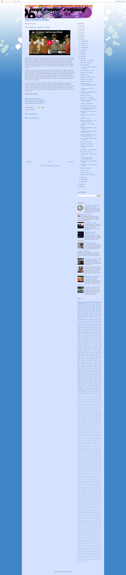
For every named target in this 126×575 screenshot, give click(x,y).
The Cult (84, 534)
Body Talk (85, 355)
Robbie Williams (85, 379)
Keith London (80, 468)
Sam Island (83, 515)
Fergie (79, 445)
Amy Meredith (81, 322)
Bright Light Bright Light (88, 305)
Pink (79, 327)
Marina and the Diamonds (91, 341)
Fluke (92, 445)
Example (89, 443)
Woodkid (91, 554)
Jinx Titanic (86, 462)
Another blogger (68, 72)
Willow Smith (80, 554)
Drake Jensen (90, 362)
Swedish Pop (94, 311)
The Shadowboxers (91, 329)
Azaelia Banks (95, 405)
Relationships (90, 507)
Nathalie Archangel (82, 344)
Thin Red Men (89, 545)
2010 (80, 186)
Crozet (100, 426)
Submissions (45, 19)
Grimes (80, 454)
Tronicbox (84, 391)
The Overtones (94, 387)
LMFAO (90, 471)
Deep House (89, 434)
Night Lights (93, 496)
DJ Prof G (93, 429)
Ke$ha (79, 325)
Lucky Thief (82, 477)
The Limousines (86, 349)
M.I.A (83, 341)
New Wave (85, 319)
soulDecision (80, 560)
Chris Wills (92, 423)
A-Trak (100, 394)
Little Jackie (93, 340)
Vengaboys (80, 551)
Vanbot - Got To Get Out (86, 72)
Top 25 (79, 391)
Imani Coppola (94, 457)
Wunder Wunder (96, 554)
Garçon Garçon (86, 449)
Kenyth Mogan (89, 468)
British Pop (91, 302)
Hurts (96, 324)
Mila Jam (88, 487)
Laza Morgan (80, 473)
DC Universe (85, 427)
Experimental (90, 363)
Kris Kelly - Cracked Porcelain (92, 205)
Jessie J (91, 338)
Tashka (84, 529)
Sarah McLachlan (87, 517)
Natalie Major (80, 495)
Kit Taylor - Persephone (83, 251)
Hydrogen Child (81, 457)
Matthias (82, 482)
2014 (80, 34)
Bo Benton (89, 412)
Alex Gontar (86, 399)
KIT (94, 338)
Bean (100, 407)
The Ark (97, 346)
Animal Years (82, 404)
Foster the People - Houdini (87, 70)
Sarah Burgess (81, 517)
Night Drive (89, 496)
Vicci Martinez (85, 551)
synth (82, 330)
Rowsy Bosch (85, 512)
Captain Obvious (90, 418)
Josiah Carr (80, 465)
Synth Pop (84, 302)
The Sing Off (98, 540)
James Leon (97, 313)
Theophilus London (81, 545)
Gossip (83, 324)
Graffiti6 (92, 452)
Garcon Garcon (98, 448)
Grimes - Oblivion (84, 170)
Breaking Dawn (81, 413)
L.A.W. (83, 471)
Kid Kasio (99, 468)
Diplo (81, 435)
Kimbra (82, 325)
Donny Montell (96, 435)
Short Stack (80, 383)
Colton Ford (94, 330)
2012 (80, 39)
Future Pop (83, 318)
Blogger (70, 571)
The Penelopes (94, 539)
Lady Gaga (94, 471)
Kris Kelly (91, 470)
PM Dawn (99, 499)
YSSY (81, 556)
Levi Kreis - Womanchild (86, 103)
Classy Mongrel (86, 424)
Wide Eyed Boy (95, 553)
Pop (79, 302)
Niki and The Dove (85, 498)
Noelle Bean (82, 499)
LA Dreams (87, 471)
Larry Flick (99, 471)
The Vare (85, 543)
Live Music (87, 325)
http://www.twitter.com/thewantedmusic (34, 103)
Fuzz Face (99, 446)
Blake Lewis (98, 354)
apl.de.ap (92, 557)
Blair (78, 412)
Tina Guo (97, 545)
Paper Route (89, 501)
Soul (82, 526)
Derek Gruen (94, 434)
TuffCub (81, 548)
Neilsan (84, 495)
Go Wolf (96, 451)
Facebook (99, 443)
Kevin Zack (94, 468)
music (96, 393)
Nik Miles (79, 498)
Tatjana (87, 529)
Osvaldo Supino (89, 499)
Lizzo (82, 374)
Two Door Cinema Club (93, 391)
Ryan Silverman (93, 380)
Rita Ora (91, 344)
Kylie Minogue (85, 340)
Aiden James (84, 398)
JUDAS (91, 459)
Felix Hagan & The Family (88, 333)
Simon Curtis (94, 383)
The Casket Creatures (90, 532)
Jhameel (88, 308)
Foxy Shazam (98, 316)
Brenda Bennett (93, 355)
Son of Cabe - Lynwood (90, 222)
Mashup (80, 316)
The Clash (97, 532)
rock (82, 321)
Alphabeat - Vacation (85, 118)
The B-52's (97, 531)
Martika (84, 481)
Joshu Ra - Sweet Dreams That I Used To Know (88, 92)
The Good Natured (87, 347)
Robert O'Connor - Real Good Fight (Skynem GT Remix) (92, 277)
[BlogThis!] (39, 107)
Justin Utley (94, 307)
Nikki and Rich (92, 498)
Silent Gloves (87, 383)
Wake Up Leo (95, 551)
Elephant (97, 332)
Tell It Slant (98, 529)
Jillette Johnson (81, 369)
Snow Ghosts (93, 523)
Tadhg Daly (80, 529)
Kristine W (80, 471)
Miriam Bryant (91, 343)
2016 (80, 30)
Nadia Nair (93, 493)
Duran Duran (86, 437)
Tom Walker (83, 546)
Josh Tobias (98, 463)
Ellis (82, 440)
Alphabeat (83, 308)
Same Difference (94, 515)
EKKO (79, 438)
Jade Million (96, 459)
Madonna (89, 374)
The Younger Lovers (97, 543)
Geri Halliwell (96, 449)
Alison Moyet (82, 401)
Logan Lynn (91, 474)
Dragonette (83, 362)
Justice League (98, 465)
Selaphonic (88, 518)
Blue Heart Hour (83, 412)
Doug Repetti (86, 332)
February (83, 179)
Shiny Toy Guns (97, 382)
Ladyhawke (80, 372)
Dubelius (96, 362)
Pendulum (90, 502)
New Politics (88, 495)
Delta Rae (84, 304)
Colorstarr (83, 426)
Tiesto (93, 545)
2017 (80, 28)
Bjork (94, 410)
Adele (94, 350)
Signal (97, 327)
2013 (80, 37)
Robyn (96, 344)
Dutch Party (92, 437)
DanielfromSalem (83, 432)
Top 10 (92, 316)
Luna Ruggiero (93, 477)
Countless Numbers (89, 426)
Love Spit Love (90, 476)
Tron (78, 548)
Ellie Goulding (81, 363)
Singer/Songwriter (83, 521)
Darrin (97, 432)
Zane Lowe (99, 556)
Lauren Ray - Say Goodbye (87, 60)
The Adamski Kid (84, 531)
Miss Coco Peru (94, 488)
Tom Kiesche (98, 390)
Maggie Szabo (94, 479)
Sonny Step (86, 524)
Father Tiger (97, 363)
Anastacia (90, 402)
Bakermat (90, 407)
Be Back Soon (95, 407)
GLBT (79, 448)
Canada (85, 418)
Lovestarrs (96, 476)
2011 (80, 184)
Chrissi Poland (98, 423)
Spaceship (92, 526)
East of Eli (82, 438)
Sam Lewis (88, 515)
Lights (83, 474)
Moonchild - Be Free (85, 95)
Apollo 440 (99, 404)
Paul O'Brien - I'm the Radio (87, 97)
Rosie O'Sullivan (91, 510)
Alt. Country (96, 401)
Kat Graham (98, 369)
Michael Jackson (81, 484)
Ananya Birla (85, 402)
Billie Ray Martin (89, 410)
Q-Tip (96, 506)
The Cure (88, 534)
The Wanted (32, 109)
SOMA (99, 380)
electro (90, 393)
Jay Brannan (85, 338)
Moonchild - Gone (84, 75)
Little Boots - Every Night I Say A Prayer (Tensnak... (88, 100)
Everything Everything (82, 443)
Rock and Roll (96, 509)
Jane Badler (92, 310)
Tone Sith (87, 546)
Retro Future (86, 327)
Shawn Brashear (83, 520)
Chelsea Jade (84, 357)
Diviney (86, 435)
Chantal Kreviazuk (84, 421)
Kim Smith (89, 371)
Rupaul (94, 512)
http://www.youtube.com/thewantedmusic (35, 101)
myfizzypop (94, 559)
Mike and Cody (97, 325)
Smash (83, 523)
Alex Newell (91, 399)
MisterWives (80, 376)
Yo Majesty (85, 556)
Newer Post (29, 161)
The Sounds (92, 388)
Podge (82, 504)
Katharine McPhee (82, 371)
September (83, 47)
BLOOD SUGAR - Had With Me (92, 267)
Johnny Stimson (90, 315)
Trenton (94, 546)
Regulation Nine (84, 507)
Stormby (93, 308)
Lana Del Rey (86, 372)
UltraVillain (80, 350)
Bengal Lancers (85, 354)
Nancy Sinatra (98, 493)
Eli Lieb (89, 307)
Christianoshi (80, 424)
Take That (84, 329)
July (82, 52)
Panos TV (95, 377)
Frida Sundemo (86, 335)
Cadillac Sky (89, 416)
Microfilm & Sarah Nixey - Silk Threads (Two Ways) (87, 135)
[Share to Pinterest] (44, 107)
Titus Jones (98, 308)
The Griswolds (91, 537)
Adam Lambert (94, 396)
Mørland (82, 493)
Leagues (86, 473)
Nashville (90, 376)
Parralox (94, 501)
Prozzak (92, 506)
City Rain (86, 310)
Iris (93, 368)
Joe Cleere (80, 463)
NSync (89, 493)
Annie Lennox (89, 404)
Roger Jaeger (84, 510)
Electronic (79, 440)
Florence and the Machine (85, 445)
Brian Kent (86, 413)
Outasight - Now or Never (86, 79)
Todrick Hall (91, 390)
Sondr (82, 524)
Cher (100, 421)
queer (100, 559)
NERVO (85, 493)
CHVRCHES (84, 416)
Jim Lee (81, 462)
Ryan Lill (85, 380)
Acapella (79, 396)
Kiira (85, 470)
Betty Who (88, 330)
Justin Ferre (88, 369)
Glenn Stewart (94, 335)
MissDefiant (84, 490)
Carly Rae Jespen (97, 418)
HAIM (93, 324)
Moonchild (98, 343)
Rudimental (90, 512)
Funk (79, 318)
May (82, 56)
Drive (100, 435)
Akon (88, 398)
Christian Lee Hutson (93, 357)
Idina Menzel (87, 457)
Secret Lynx (82, 518)
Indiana (99, 457)
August (83, 49)
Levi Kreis (84, 307)
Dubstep (80, 324)
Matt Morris (97, 481)
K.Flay (99, 324)
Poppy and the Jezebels (95, 504)
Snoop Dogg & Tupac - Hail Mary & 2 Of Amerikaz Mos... (88, 108)
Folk (95, 445)
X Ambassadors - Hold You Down (93, 259)
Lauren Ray (98, 315)
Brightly (96, 413)
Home (27, 19)
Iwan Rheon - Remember (86, 81)
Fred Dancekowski (81, 446)
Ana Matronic (92, 352)
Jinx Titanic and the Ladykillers (95, 462)
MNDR (91, 325)
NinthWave (91, 319)
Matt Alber (84, 343)
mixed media (88, 559)
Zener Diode (86, 557)
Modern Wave (95, 490)
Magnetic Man (80, 481)
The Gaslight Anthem (91, 535)
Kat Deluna (91, 466)
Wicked (89, 553)
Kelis (84, 468)
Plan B (81, 327)
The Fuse (83, 535)
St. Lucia (85, 385)
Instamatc (79, 459)
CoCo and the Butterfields (87, 358)
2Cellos (79, 394)
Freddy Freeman (93, 446)
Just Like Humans (91, 465)
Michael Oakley (88, 484)
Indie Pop (98, 302)
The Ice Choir (95, 347)
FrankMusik (95, 365)
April (82, 58)
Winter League (86, 554)
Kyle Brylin (98, 371)
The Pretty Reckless (86, 540)
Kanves (79, 466)
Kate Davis (96, 466)
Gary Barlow (80, 449)
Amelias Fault (84, 352)
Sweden (93, 346)
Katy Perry (98, 338)
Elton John (86, 440)
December (83, 41)
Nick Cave (93, 495)
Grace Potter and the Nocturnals (84, 452)
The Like (87, 387)
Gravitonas (83, 366)
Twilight (97, 548)
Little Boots (80, 319)
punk (97, 559)
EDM (79, 304)
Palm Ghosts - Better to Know (92, 287)
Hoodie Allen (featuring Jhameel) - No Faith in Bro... (88, 131)
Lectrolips (99, 318)
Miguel (79, 487)
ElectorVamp (98, 438)
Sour (82, 385)
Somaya (79, 524)
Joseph (94, 463)
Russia (97, 512)
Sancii (100, 515)
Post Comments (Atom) (53, 165)
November (83, 43)
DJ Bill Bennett (97, 427)
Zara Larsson (80, 557)
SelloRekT (93, 518)
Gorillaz (99, 451)
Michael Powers (94, 484)
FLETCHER (94, 443)
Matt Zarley (98, 304)
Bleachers (80, 355)
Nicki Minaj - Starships (86, 62)
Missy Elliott (89, 490)
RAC (98, 506)
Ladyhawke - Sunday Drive (87, 144)
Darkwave (89, 432)
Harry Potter (91, 454)
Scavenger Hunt (95, 517)
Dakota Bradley (81, 430)
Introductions (84, 459)
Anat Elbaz (95, 402)
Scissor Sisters (91, 304)
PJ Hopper (94, 499)
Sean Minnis (90, 382)
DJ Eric (84, 429)
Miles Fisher (80, 488)
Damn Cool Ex (89, 430)
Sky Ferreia (93, 521)
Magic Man (99, 479)
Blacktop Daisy (98, 410)
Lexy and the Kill (95, 372)
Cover (96, 358)
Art (84, 330)
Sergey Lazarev (87, 346)
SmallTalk (79, 523)
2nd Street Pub (84, 394)
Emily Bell (93, 440)
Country (87, 322)
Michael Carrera (98, 482)
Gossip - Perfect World (86, 141)
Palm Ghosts (89, 377)
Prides (86, 506)
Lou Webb (84, 476)
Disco (84, 435)
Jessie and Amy (97, 460)
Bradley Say (98, 412)
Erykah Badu (90, 441)
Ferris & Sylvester (87, 365)
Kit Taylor (87, 470)
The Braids (83, 532)
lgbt (93, 393)
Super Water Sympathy (93, 385)
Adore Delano (86, 321)
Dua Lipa (92, 332)
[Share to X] (40, 107)
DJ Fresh (88, 429)
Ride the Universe (81, 509)
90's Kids (96, 394)
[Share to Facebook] (42, 107)
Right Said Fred (89, 509)
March (82, 177)
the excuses (85, 560)
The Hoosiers (96, 537)
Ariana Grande (83, 405)
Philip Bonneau (97, 319)
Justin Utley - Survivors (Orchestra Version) (90, 233)
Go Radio (92, 451)
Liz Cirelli (87, 474)
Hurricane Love (95, 336)
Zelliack (86, 393)
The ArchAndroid (91, 531)
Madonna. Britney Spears (85, 479)
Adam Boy (88, 396)
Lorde (85, 374)
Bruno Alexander (89, 415)
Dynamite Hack (98, 437)
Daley (85, 430)
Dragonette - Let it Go (85, 172)
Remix (95, 507)
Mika (100, 374)
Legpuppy (91, 473)
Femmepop (80, 365)
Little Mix (80, 311)
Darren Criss (93, 432)
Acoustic (83, 396)
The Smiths (85, 388)
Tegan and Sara (92, 529)
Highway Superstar (82, 336)
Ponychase (87, 504)
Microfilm (93, 485)
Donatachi (90, 435)
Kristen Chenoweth (97, 470)
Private (89, 506)
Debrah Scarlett (84, 434)
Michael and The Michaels (85, 485)
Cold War (97, 424)
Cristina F (96, 426)
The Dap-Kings (94, 534)
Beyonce (79, 410)
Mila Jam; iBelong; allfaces (95, 487)
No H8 (97, 498)
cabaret (79, 559)
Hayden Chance (97, 454)
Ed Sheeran (87, 438)
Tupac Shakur (86, 548)
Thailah (79, 531)
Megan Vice (95, 374)
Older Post (70, 161)
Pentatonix (95, 502)
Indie (79, 305)
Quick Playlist (35, 19)
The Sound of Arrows (82, 542)
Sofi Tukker (99, 523)
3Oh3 (88, 394)
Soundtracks (86, 526)
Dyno (100, 362)
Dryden (81, 437)
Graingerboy (89, 324)
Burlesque (96, 415)
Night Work (99, 496)
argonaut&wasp (98, 557)
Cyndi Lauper (80, 427)
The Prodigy (93, 540)
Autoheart (89, 405)
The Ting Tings (96, 542)
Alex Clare (93, 321)
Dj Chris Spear (97, 322)
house (90, 350)
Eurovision (99, 441)
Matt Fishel (92, 481)
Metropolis (93, 482)
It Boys (88, 459)
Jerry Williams (90, 460)
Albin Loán (94, 398)
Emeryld (89, 440)
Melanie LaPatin (87, 482)
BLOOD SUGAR (84, 407)
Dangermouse (95, 430)
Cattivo (79, 421)
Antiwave (94, 404)
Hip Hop (89, 336)
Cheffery (97, 421)
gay (88, 350)
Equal (81, 441)
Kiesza (79, 340)
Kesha (94, 318)
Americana (98, 305)
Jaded (100, 459)
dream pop (83, 559)
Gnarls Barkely (87, 451)
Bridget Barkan (92, 413)
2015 (80, 32)
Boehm (94, 412)
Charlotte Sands (92, 421)
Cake (94, 416)
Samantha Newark (82, 382)
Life (97, 473)
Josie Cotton (84, 465)
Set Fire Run (92, 327)
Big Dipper (92, 354)
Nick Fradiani (83, 496)
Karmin (93, 369)
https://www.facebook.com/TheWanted (34, 100)
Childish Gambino (86, 423)
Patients (79, 502)
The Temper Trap (89, 542)
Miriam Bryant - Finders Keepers (88, 149)
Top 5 (79, 321)
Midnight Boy (98, 485)
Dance (91, 322)
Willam (100, 553)
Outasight (83, 377)
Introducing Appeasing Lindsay (87, 105)
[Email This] (37, 107)
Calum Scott (98, 416)
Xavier (84, 350)
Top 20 (91, 546)
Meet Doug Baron (84, 64)
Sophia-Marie (92, 524)
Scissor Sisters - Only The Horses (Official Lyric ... (87, 158)
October (83, 45)
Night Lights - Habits (86, 214)
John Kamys (85, 463)
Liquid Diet (98, 310)
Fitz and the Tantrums (87, 313)
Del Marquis (95, 360)
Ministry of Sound (86, 488)
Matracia (88, 481)
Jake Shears (98, 368)
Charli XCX (80, 310)
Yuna (95, 556)
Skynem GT (98, 521)
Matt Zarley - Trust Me (85, 151)
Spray (96, 526)
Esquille (94, 441)
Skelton (89, 521)
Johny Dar (90, 463)
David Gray (88, 360)
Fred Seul (87, 446)
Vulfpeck (90, 551)
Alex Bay (82, 399)
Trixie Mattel (98, 546)
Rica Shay (99, 507)
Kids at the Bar (81, 470)
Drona (79, 437)
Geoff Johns (91, 449)
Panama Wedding (81, 501)
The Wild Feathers (96, 349)
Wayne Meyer (85, 553)
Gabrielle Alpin (91, 448)
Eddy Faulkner (93, 438)
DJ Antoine (91, 427)
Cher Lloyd (80, 423)
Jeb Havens (89, 318)
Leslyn (94, 473)
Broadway (84, 415)
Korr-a (93, 371)
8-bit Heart (92, 394)
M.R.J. (98, 477)
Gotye (99, 335)
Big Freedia (83, 410)
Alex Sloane (96, 399)
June (82, 54)
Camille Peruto (80, 418)
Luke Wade (87, 477)
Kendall (79, 307)
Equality (84, 441)
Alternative (98, 321)
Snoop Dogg (87, 523)
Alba (90, 398)
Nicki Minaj (96, 376)
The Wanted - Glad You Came (87, 77)
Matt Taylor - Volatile (90, 243)
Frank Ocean (98, 445)
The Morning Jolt (86, 539)
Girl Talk (82, 451)
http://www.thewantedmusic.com (33, 98)
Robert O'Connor (93, 379)
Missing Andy (86, 311)
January (83, 181)
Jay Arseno (80, 460)
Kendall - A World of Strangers (87, 174)
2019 (80, 26)
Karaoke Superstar (84, 466)
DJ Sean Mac (98, 429)
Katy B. (99, 466)
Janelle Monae (81, 315)
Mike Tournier (83, 487)
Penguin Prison (86, 316)
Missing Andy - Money (85, 168)
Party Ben (99, 501)
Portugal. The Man (81, 506)
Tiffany (86, 390)
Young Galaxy (91, 556)
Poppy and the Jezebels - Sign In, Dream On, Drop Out (88, 121)
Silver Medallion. (91, 520)
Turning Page (93, 548)
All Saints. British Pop (89, 401)
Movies (85, 376)
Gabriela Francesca (84, 448)
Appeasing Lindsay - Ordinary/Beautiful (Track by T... (88, 85)
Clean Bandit (92, 424)
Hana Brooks (85, 454)
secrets (99, 393)
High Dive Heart (90, 366)
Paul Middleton (85, 502)
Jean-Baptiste (85, 460)
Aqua (79, 405)
